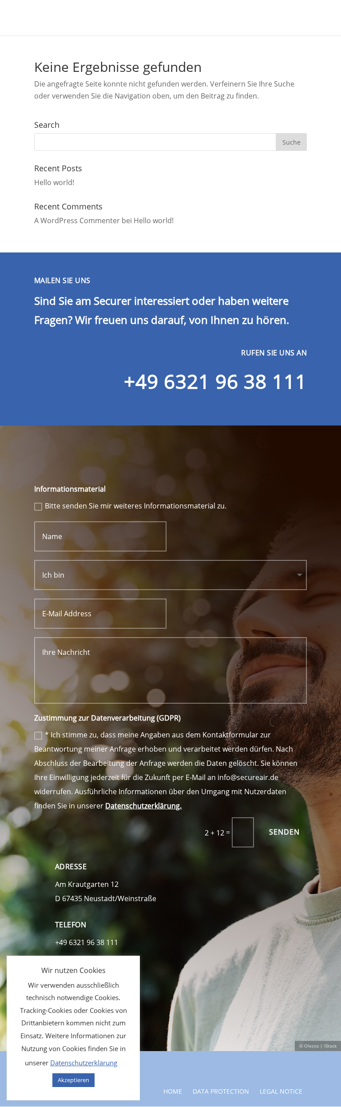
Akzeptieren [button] (73, 1080)
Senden (284, 832)
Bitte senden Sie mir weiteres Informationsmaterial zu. (135, 506)
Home (172, 1091)
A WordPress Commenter (77, 220)
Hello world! (54, 182)
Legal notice (281, 1091)
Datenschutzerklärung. (143, 806)
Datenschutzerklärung (83, 1062)
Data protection (221, 1091)
